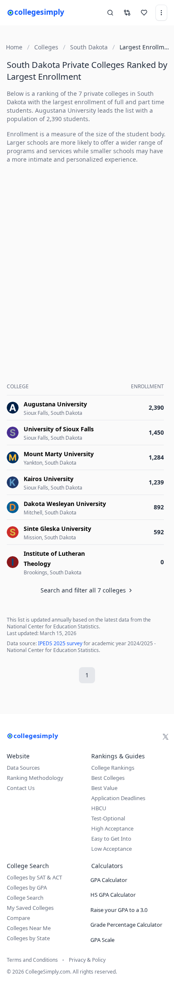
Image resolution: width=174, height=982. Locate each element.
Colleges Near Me (29, 928)
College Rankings (112, 767)
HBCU (98, 808)
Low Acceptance (111, 848)
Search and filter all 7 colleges (83, 590)
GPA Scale (102, 940)
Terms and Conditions (32, 960)
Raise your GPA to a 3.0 (118, 910)
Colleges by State (28, 938)
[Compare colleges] (127, 13)
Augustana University (65, 110)
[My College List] (144, 13)
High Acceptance (112, 828)
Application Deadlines (118, 798)
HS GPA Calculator (113, 894)
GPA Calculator (108, 880)
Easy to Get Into (111, 838)
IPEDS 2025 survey (60, 643)
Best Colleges (108, 778)
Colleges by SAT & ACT (34, 877)
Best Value (104, 788)
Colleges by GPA (27, 887)
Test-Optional (108, 818)
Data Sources (23, 767)
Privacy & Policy (87, 960)
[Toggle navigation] (161, 13)
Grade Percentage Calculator (126, 924)
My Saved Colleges (30, 908)
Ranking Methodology (35, 778)
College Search (25, 897)
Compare (18, 918)
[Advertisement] (87, 257)
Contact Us (21, 788)
